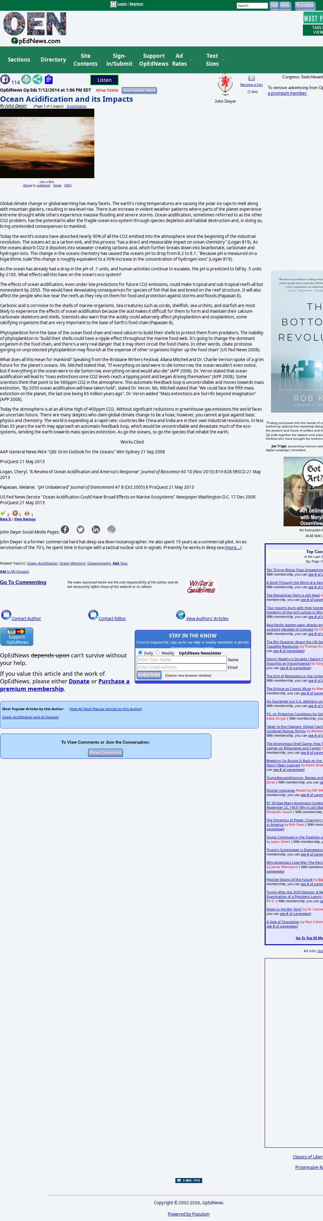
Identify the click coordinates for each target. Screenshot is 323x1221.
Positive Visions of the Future (290, 879)
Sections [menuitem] (19, 59)
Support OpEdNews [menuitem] (151, 60)
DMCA (68, 185)
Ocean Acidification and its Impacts (66, 99)
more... (233, 547)
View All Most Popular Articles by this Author (105, 709)
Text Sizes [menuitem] (212, 60)
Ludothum (43, 185)
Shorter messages (281, 790)
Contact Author (26, 618)
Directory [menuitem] (53, 59)
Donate (79, 681)
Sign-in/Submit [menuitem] (118, 60)
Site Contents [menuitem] (85, 60)
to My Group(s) (14, 571)
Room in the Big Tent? (284, 909)
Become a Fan (251, 84)
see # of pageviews (288, 651)
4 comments (76, 106)
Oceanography (99, 563)
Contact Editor (112, 618)
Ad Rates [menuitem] (179, 60)
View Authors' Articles (207, 618)
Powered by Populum (188, 1214)
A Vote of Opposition (283, 922)
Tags (120, 563)
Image (28, 185)
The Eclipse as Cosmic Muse (289, 688)
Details (57, 185)
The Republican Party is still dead (293, 595)
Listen (104, 79)
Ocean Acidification (42, 563)
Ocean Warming (72, 563)
